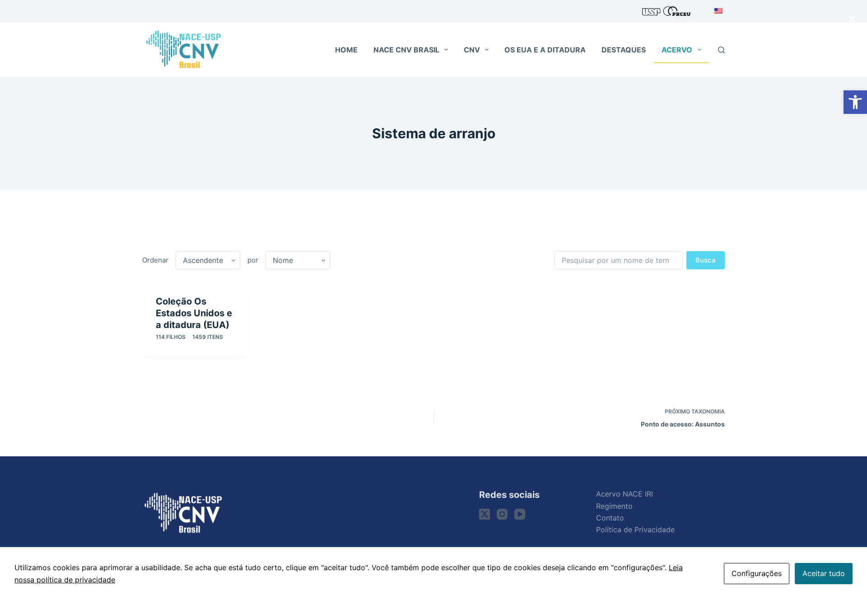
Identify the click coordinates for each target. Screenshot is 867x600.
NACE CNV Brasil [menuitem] (406, 49)
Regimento (614, 506)
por (252, 260)
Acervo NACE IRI (624, 493)
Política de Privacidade (635, 529)
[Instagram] (502, 514)
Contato (610, 517)
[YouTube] (519, 514)
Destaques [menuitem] (623, 49)
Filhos (171, 336)
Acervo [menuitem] (677, 49)
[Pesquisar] (721, 50)
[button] (855, 102)
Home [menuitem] (346, 49)
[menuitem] (716, 11)
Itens (207, 336)
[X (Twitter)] (484, 514)
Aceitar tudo (823, 573)
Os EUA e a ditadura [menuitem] (545, 49)
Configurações (757, 573)
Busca (705, 260)
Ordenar (155, 260)
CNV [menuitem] (472, 49)
